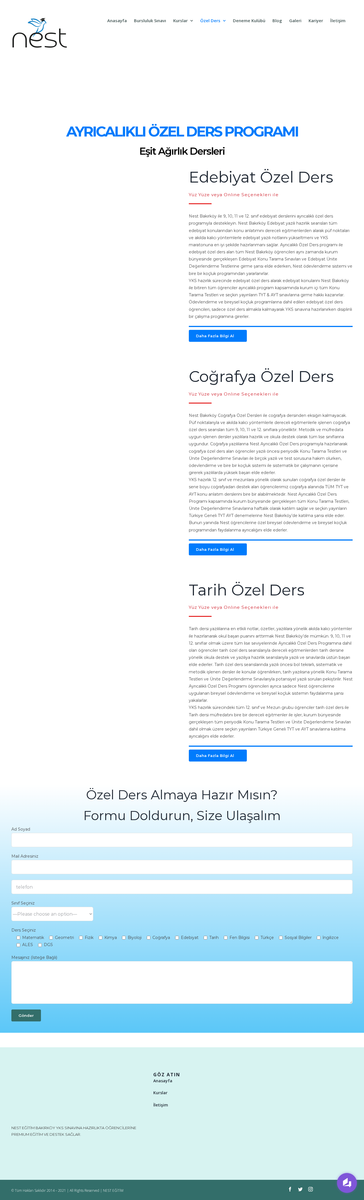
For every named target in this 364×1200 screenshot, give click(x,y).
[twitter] (300, 1189)
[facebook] (290, 1189)
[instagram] (310, 1189)
